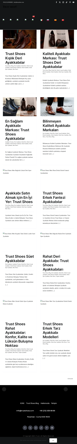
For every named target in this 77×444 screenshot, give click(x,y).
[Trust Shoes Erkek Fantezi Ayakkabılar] (57, 178)
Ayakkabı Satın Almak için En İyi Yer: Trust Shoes (19, 197)
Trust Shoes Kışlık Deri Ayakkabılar (15, 58)
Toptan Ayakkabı (60, 276)
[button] (4, 24)
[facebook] (25, 428)
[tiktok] (41, 428)
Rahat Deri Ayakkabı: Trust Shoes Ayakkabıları (56, 262)
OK (53, 440)
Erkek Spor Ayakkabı (64, 72)
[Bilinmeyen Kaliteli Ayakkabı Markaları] (57, 106)
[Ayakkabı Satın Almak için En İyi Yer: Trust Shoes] (20, 178)
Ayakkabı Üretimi (9, 142)
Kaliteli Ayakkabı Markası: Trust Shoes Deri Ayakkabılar (56, 60)
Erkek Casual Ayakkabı (62, 70)
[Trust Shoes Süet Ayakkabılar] (20, 241)
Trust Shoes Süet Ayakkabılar (19, 258)
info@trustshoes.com (19, 2)
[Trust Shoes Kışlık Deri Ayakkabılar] (20, 39)
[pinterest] (46, 428)
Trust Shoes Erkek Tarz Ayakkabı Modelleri (53, 330)
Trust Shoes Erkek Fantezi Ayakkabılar (54, 197)
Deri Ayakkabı (17, 66)
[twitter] (30, 428)
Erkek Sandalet (25, 67)
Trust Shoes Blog (9, 66)
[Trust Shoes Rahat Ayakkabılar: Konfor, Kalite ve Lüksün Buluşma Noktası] (20, 309)
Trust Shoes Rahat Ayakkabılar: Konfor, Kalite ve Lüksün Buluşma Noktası (19, 335)
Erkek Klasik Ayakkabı (15, 67)
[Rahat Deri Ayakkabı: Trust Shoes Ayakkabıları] (57, 241)
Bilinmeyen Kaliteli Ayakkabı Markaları (56, 125)
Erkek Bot (23, 66)
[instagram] (36, 428)
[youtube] (52, 428)
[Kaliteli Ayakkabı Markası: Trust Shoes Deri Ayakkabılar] (57, 39)
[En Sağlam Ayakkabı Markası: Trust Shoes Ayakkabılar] (20, 106)
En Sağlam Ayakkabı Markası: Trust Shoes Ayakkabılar (17, 130)
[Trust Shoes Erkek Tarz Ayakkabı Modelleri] (57, 309)
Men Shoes (15, 69)
